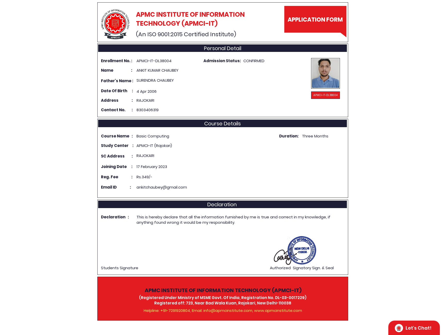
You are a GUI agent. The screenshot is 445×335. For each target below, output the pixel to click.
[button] (325, 95)
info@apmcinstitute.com (227, 310)
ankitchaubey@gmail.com (161, 187)
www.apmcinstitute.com (278, 310)
